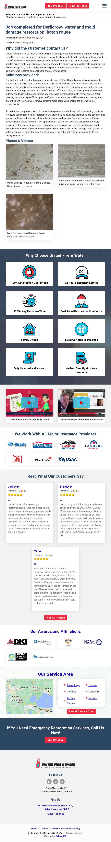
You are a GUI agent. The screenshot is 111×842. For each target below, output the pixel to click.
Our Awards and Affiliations (55, 631)
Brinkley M (66, 486)
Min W (37, 551)
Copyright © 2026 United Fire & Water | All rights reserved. (56, 833)
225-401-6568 (79, 5)
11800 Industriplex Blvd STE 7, (56, 807)
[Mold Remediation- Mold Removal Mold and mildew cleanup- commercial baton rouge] (81, 160)
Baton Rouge (73, 685)
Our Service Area (55, 674)
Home (11, 14)
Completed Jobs (42, 14)
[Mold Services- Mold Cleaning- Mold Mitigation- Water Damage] (29, 212)
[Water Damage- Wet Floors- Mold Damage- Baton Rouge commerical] (29, 162)
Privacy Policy (73, 828)
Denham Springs (71, 701)
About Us (24, 14)
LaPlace (92, 685)
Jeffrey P (13, 486)
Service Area (59, 828)
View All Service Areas (81, 711)
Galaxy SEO (61, 836)
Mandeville (94, 691)
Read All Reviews (55, 617)
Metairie (92, 698)
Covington (72, 691)
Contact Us (57, 5)
